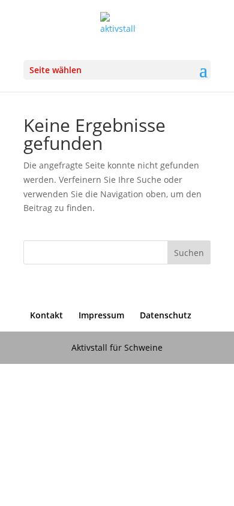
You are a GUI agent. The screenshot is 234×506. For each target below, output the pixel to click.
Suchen (189, 252)
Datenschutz (165, 315)
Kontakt (46, 315)
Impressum (101, 315)
